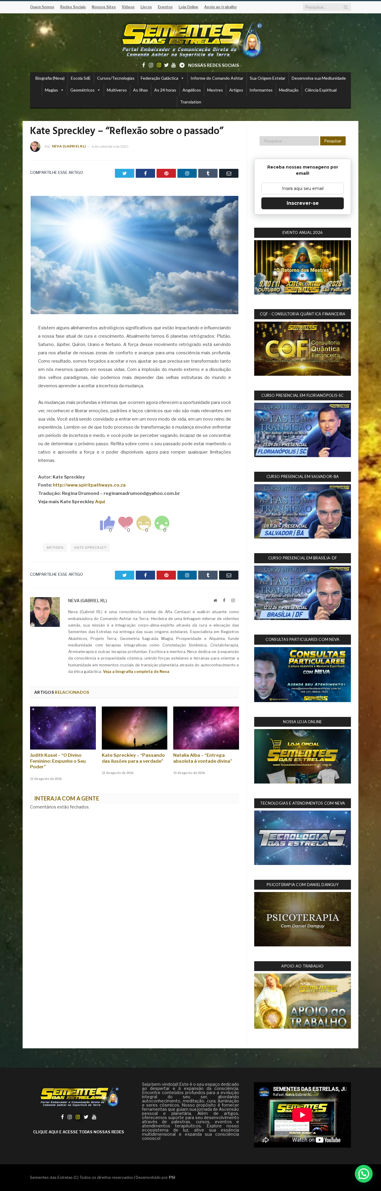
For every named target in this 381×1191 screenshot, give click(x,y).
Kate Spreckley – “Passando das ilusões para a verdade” (133, 758)
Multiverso (117, 89)
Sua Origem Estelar (267, 78)
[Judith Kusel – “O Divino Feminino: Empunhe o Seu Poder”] (63, 728)
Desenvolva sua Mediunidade (319, 78)
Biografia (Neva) (50, 78)
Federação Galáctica (159, 78)
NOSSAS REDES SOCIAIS (213, 65)
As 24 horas (165, 89)
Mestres (215, 89)
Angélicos (191, 89)
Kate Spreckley (90, 547)
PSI (172, 1177)
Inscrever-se (303, 203)
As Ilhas (140, 89)
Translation (190, 101)
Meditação (289, 89)
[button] (364, 1174)
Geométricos (82, 89)
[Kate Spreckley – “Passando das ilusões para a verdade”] (135, 728)
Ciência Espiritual (321, 89)
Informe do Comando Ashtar (216, 78)
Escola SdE (81, 78)
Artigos (236, 89)
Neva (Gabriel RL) (69, 146)
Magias (51, 89)
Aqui (100, 501)
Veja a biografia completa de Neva (136, 671)
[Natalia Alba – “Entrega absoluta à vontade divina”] (206, 728)
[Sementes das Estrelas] (190, 39)
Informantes (261, 89)
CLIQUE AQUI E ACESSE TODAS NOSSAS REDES (78, 1131)
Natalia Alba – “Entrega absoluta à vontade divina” (202, 758)
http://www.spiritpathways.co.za (89, 485)
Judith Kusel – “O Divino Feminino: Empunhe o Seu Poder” (58, 761)
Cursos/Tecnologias (116, 78)
